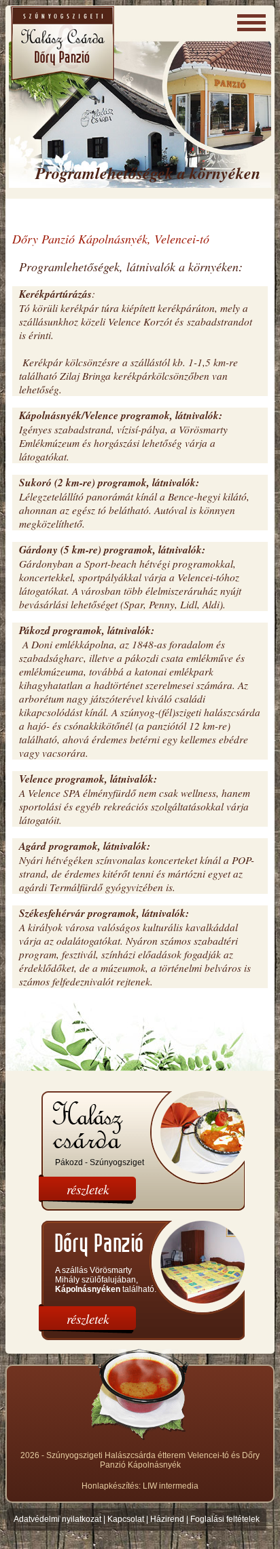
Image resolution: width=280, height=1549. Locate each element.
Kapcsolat (125, 1519)
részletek (88, 1189)
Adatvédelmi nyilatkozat (57, 1519)
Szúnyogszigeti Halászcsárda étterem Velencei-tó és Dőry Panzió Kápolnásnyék (153, 1460)
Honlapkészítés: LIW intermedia (140, 1486)
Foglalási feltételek (225, 1519)
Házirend (167, 1519)
